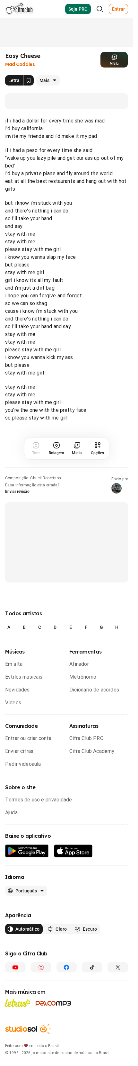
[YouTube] (15, 967)
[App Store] (73, 851)
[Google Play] (27, 851)
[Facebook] (66, 967)
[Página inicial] (19, 9)
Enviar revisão (17, 491)
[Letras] (17, 1003)
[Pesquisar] (99, 9)
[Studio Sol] (28, 1029)
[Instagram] (41, 967)
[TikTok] (92, 967)
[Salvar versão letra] (28, 80)
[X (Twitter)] (118, 967)
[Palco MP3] (53, 1003)
